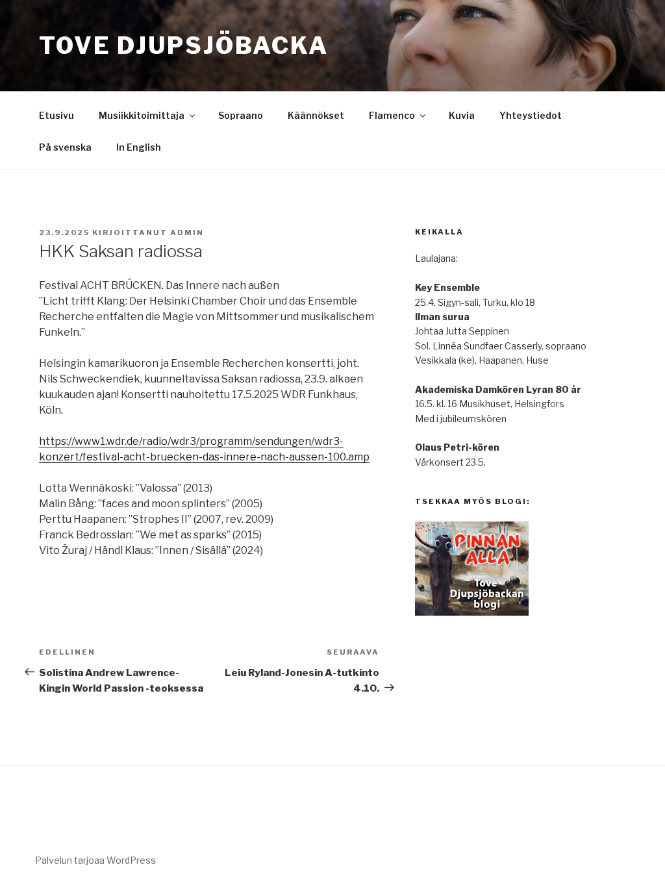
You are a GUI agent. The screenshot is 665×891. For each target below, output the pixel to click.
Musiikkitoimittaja (141, 115)
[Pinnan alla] (472, 612)
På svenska (65, 147)
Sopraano (240, 115)
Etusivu (56, 115)
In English (138, 147)
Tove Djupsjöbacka (184, 45)
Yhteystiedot (530, 115)
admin (187, 232)
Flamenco (392, 115)
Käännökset (316, 115)
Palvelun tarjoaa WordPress (95, 860)
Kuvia (462, 115)
